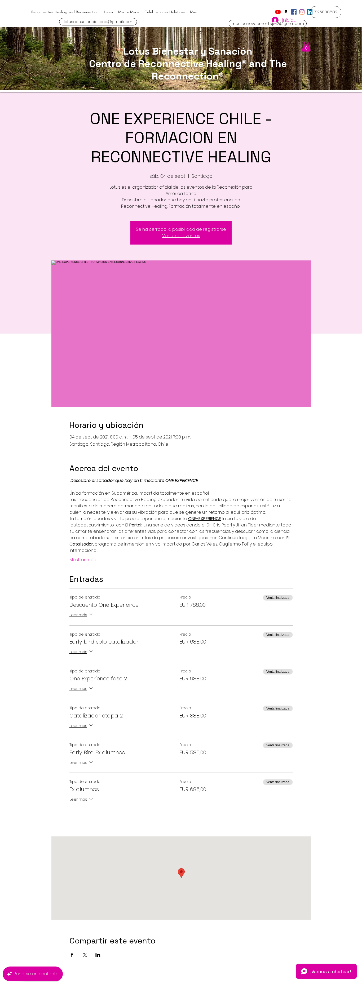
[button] (325, 12)
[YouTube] (278, 12)
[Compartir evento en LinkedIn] (97, 955)
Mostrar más (82, 560)
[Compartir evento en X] (84, 955)
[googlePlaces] (286, 12)
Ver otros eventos (181, 236)
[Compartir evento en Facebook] (71, 955)
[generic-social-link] (294, 12)
